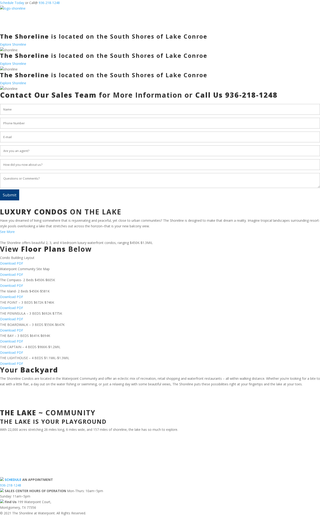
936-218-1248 (49, 2)
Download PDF (11, 263)
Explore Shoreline (13, 44)
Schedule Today (12, 2)
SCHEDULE (13, 479)
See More (7, 231)
